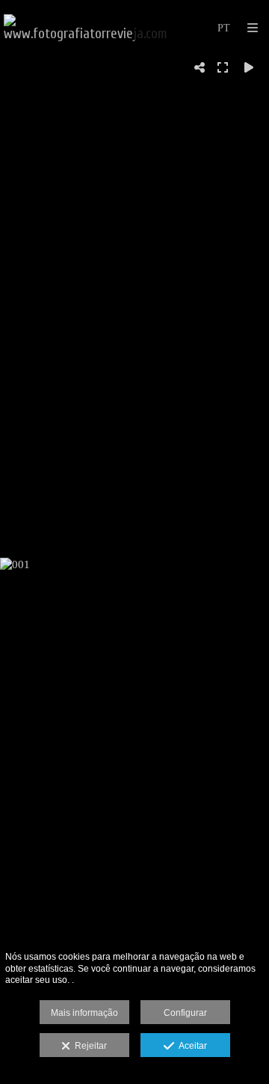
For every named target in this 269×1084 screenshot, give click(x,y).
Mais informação (84, 1013)
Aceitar (190, 1046)
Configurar (185, 1013)
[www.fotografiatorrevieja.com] (85, 28)
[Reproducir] (249, 67)
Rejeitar (88, 1046)
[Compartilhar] (199, 67)
